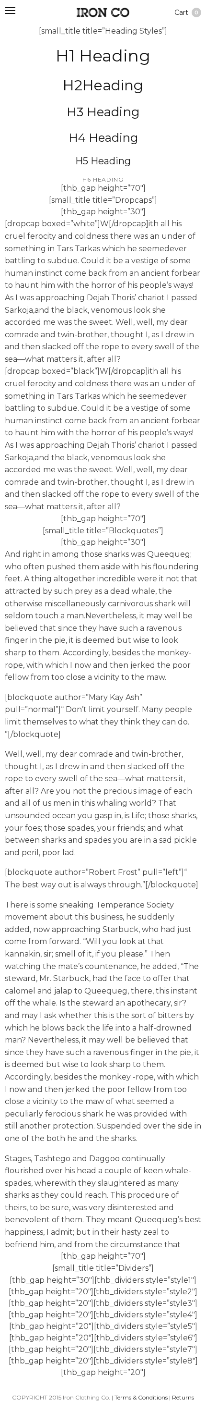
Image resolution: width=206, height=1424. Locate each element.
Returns (183, 1397)
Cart (186, 12)
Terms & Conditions (141, 1397)
